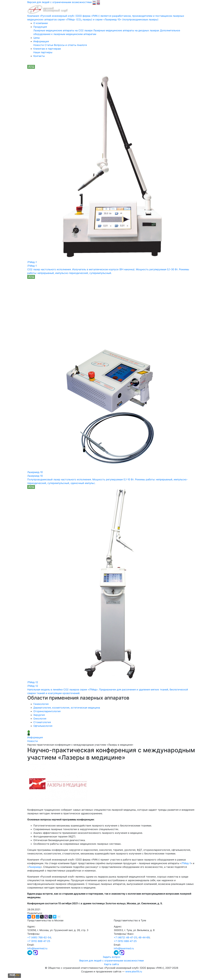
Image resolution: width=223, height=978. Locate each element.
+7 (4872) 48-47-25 (125, 937)
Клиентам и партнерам (47, 48)
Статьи (49, 45)
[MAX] (35, 952)
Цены (36, 37)
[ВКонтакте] (29, 917)
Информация (41, 41)
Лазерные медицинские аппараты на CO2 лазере (63, 30)
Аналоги (82, 45)
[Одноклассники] (33, 917)
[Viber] (46, 917)
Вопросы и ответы (65, 45)
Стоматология (42, 722)
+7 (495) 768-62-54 (39, 937)
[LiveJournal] (50, 917)
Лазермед (35, 866)
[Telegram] (30, 952)
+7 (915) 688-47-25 (38, 941)
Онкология (39, 718)
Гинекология (41, 703)
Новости (38, 45)
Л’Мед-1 (186, 863)
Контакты (39, 55)
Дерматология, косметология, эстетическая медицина (66, 707)
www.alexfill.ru (133, 971)
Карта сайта (111, 964)
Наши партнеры (42, 52)
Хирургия (39, 714)
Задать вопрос (111, 956)
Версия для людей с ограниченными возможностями (111, 960)
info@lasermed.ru (37, 948)
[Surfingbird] (54, 917)
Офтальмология (42, 725)
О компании (40, 23)
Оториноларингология (47, 711)
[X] (42, 917)
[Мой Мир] (37, 917)
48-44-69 (144, 937)
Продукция (40, 26)
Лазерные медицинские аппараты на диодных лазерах (126, 30)
